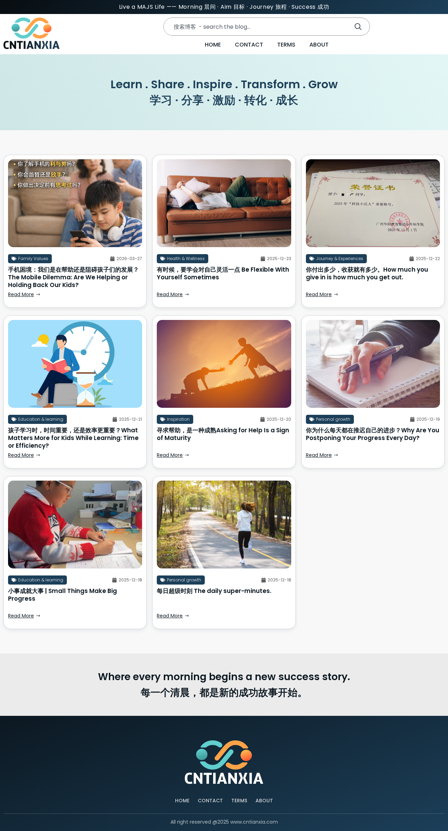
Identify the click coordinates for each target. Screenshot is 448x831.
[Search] (359, 26)
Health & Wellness (186, 258)
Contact (249, 45)
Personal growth (333, 419)
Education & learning (40, 419)
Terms (286, 45)
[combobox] (255, 26)
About (319, 45)
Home (213, 45)
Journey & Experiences (339, 258)
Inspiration (178, 419)
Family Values (33, 258)
